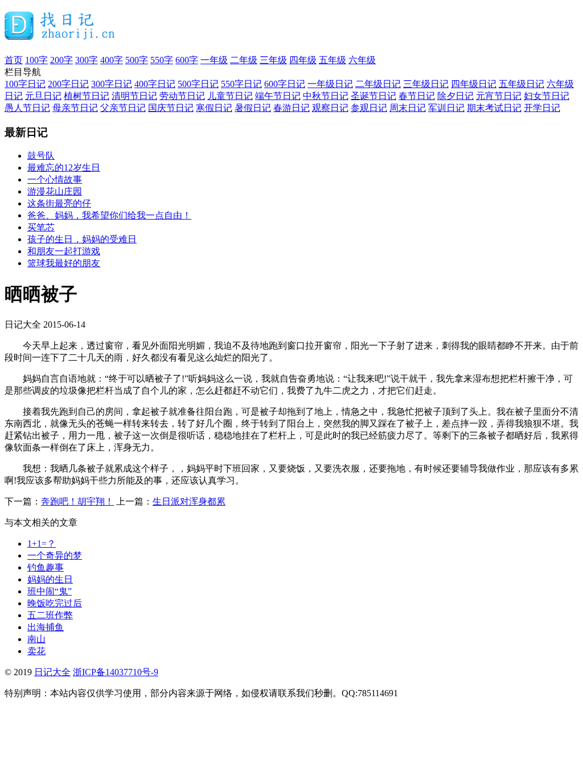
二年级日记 (378, 84)
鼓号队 (41, 155)
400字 (111, 60)
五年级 (332, 60)
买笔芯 (41, 227)
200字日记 (68, 84)
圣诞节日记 (373, 96)
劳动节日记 (182, 96)
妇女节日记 (546, 96)
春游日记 (291, 108)
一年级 (214, 60)
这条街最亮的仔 (59, 203)
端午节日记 (278, 96)
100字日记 (25, 84)
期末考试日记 (494, 108)
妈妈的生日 (50, 579)
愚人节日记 (27, 108)
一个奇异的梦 (54, 555)
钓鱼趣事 (45, 567)
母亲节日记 (75, 108)
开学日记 (542, 108)
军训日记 (446, 108)
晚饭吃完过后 (54, 603)
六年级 (362, 60)
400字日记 (154, 84)
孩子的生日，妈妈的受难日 (82, 239)
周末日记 (407, 108)
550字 (161, 60)
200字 (61, 60)
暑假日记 (253, 108)
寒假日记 (214, 108)
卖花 (36, 651)
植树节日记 (86, 96)
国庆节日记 (171, 108)
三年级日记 (426, 84)
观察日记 (330, 108)
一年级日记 (330, 84)
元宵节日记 (499, 96)
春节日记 (417, 96)
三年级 (273, 60)
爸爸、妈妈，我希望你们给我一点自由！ (109, 215)
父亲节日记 (123, 108)
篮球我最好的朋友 (63, 263)
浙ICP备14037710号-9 (115, 672)
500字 (136, 60)
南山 (36, 639)
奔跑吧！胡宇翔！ (77, 501)
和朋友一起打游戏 (63, 251)
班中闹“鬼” (49, 591)
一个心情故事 (54, 179)
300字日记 (111, 84)
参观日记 (369, 108)
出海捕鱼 (45, 627)
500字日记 (198, 84)
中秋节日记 (325, 96)
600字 (186, 60)
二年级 (243, 60)
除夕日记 (455, 96)
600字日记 (284, 84)
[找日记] (60, 35)
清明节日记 (134, 96)
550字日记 (241, 84)
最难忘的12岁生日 (63, 167)
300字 (86, 60)
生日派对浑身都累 (189, 501)
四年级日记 (473, 84)
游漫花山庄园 (54, 191)
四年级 (303, 60)
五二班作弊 (50, 615)
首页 (14, 60)
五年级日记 (521, 84)
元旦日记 (43, 96)
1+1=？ (41, 543)
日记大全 (52, 672)
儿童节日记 (230, 96)
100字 (36, 60)
